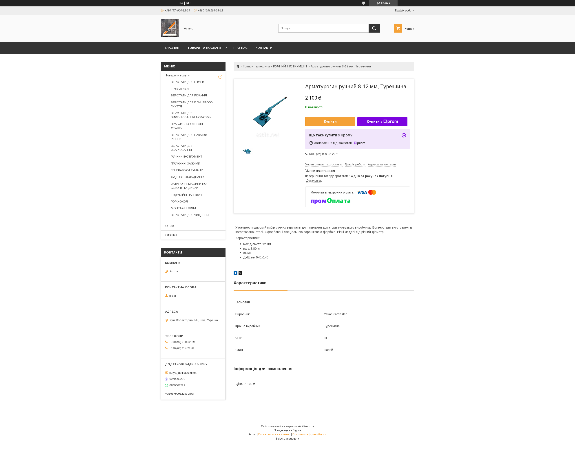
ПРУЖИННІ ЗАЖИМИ (185, 163)
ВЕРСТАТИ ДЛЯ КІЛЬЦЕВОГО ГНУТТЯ (192, 104)
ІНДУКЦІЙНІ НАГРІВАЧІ (186, 194)
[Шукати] (374, 28)
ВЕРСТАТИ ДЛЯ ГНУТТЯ (188, 82)
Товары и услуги (177, 75)
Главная (172, 47)
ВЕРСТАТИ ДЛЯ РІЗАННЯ (189, 95)
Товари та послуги (204, 47)
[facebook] (235, 274)
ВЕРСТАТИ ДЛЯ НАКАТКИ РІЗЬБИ (189, 137)
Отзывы (171, 235)
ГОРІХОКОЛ (179, 201)
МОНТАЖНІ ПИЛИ (183, 208)
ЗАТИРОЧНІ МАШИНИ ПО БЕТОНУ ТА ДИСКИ (189, 185)
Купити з (374, 121)
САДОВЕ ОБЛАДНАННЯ (188, 177)
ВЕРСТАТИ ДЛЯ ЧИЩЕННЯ (190, 215)
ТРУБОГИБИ (180, 88)
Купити (330, 121)
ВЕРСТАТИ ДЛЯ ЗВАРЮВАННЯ (182, 147)
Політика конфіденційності (309, 434)
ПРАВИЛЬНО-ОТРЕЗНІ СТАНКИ (187, 126)
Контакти (264, 47)
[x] (240, 274)
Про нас (240, 47)
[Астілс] (170, 36)
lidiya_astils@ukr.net (182, 372)
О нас (169, 226)
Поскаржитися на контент (274, 434)
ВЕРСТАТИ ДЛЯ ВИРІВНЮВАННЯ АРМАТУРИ (191, 115)
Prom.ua (308, 426)
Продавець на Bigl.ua (287, 430)
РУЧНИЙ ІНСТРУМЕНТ (290, 66)
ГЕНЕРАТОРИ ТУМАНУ (187, 170)
